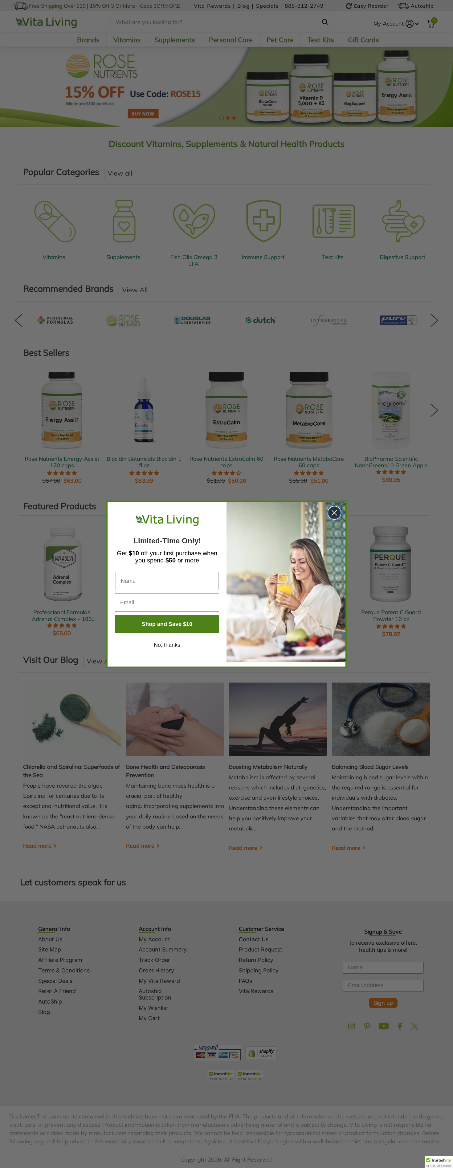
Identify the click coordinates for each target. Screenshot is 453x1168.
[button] (439, 1162)
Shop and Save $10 (167, 624)
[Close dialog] (334, 513)
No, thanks (167, 645)
